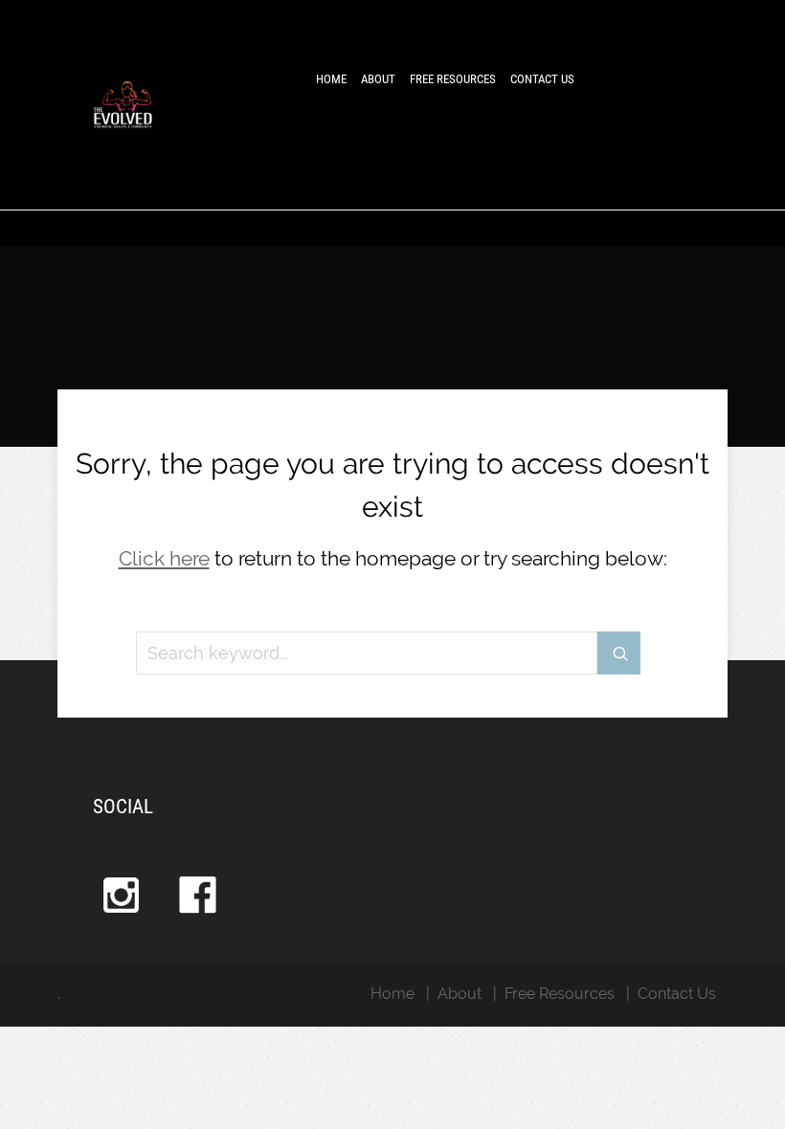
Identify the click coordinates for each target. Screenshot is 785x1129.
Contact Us (542, 79)
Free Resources (453, 79)
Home (331, 79)
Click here (164, 558)
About (378, 79)
